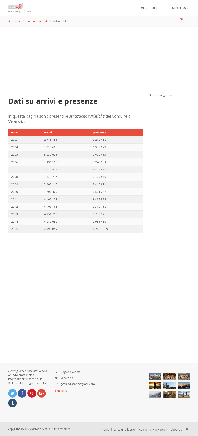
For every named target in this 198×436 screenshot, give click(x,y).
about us (176, 429)
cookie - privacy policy (153, 429)
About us (179, 8)
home (18, 21)
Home (141, 8)
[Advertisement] (99, 56)
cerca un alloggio (124, 429)
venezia (30, 21)
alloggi (158, 8)
